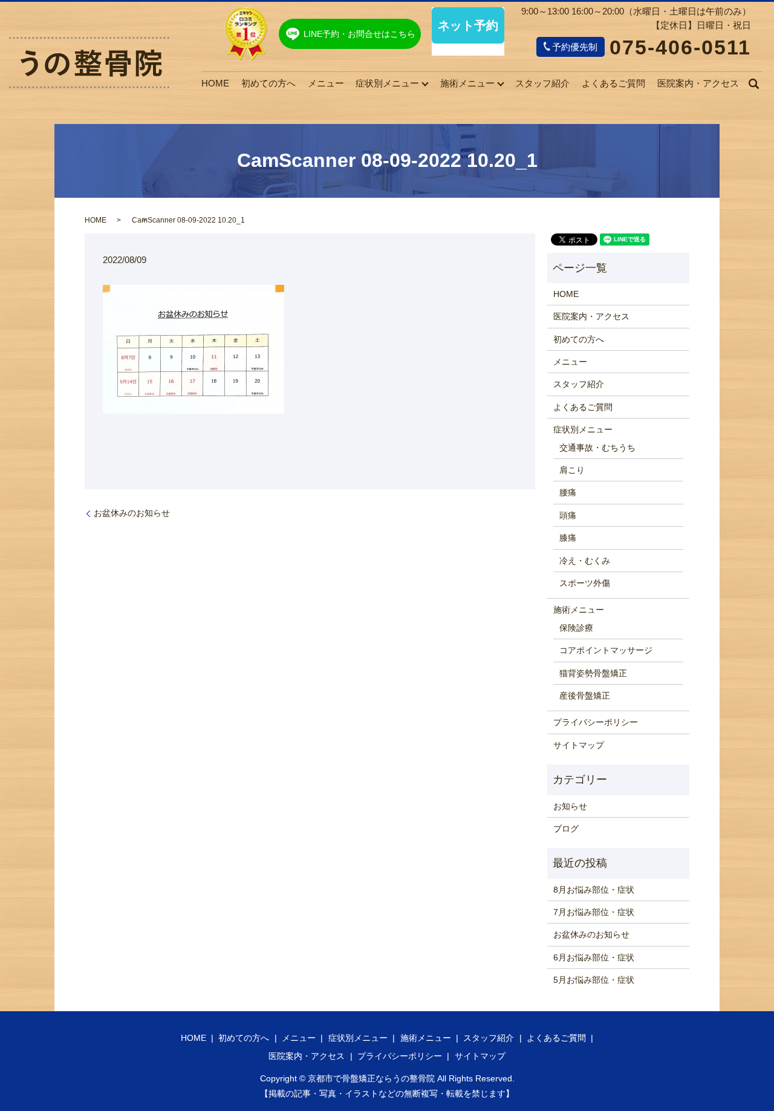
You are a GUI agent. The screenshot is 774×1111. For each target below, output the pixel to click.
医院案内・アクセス (698, 83)
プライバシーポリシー (595, 722)
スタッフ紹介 (542, 83)
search (753, 83)
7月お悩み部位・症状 (593, 912)
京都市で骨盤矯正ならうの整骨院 (371, 1078)
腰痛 (567, 492)
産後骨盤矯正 (584, 695)
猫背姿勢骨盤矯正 (593, 673)
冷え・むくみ (584, 560)
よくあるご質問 (613, 83)
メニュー (326, 83)
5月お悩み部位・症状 (593, 980)
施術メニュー (467, 83)
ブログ (566, 828)
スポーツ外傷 (584, 583)
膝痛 (567, 537)
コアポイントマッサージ (605, 650)
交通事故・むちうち (597, 447)
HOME (215, 83)
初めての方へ (268, 83)
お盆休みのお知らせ (132, 513)
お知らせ (570, 806)
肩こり (572, 470)
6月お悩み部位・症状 (593, 957)
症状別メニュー (387, 83)
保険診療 (576, 628)
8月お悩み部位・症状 (593, 889)
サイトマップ (578, 745)
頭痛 (567, 515)
